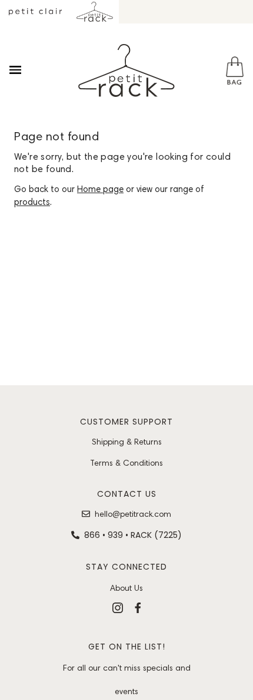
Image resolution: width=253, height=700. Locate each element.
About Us (126, 588)
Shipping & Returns (127, 441)
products (32, 202)
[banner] (126, 70)
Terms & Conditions (126, 462)
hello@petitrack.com (133, 514)
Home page (100, 189)
